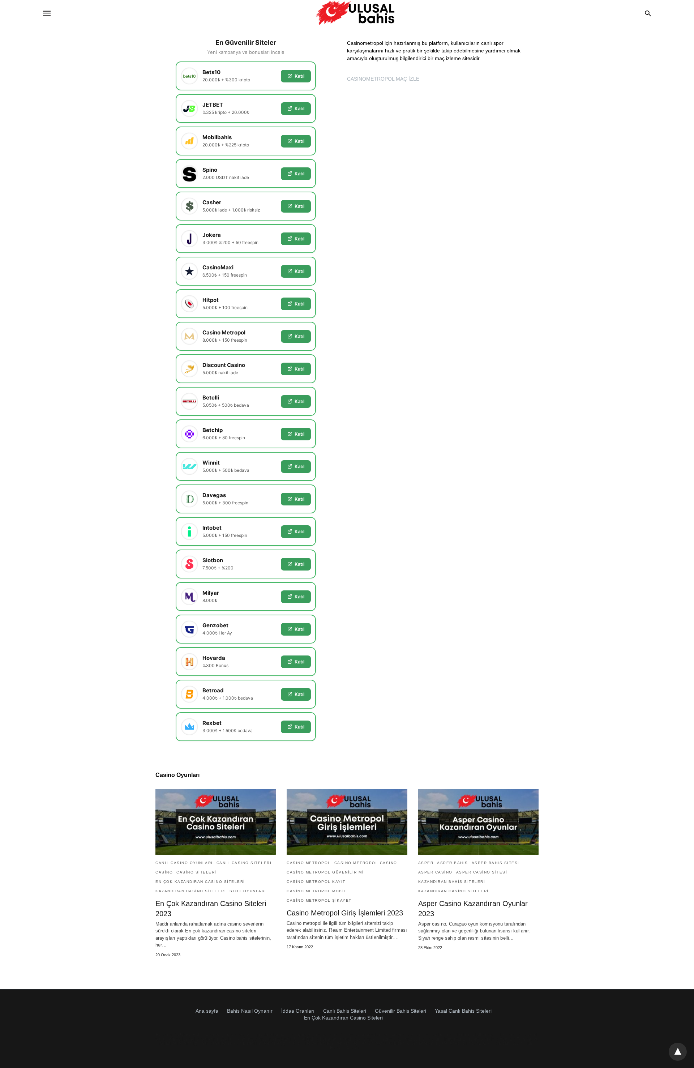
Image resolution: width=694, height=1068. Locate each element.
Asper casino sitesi (481, 872)
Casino (164, 872)
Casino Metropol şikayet (319, 900)
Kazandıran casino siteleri (190, 891)
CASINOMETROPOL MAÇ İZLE (383, 79)
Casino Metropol (309, 863)
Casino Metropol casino (365, 863)
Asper (426, 863)
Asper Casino (435, 872)
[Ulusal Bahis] (355, 13)
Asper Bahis (452, 863)
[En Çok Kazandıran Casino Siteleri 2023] (215, 821)
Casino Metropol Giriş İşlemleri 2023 (345, 913)
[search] (648, 13)
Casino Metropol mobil (317, 891)
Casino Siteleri (196, 872)
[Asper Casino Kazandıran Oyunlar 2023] (478, 821)
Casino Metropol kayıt (316, 882)
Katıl (299, 76)
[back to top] (678, 1052)
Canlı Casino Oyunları (184, 863)
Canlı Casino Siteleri (244, 863)
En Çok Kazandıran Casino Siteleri (200, 882)
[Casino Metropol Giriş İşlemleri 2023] (347, 821)
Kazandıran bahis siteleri (451, 882)
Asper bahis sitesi (495, 863)
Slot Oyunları (248, 891)
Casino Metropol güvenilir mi (325, 872)
